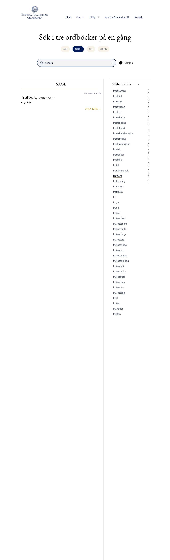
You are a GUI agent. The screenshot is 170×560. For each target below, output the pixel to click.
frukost (117, 213)
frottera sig (119, 181)
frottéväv (118, 191)
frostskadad (119, 122)
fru (114, 197)
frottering (118, 186)
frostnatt (117, 101)
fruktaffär (118, 308)
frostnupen (119, 106)
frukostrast (119, 276)
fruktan (117, 314)
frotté (116, 165)
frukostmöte (119, 271)
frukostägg (119, 292)
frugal (116, 207)
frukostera (118, 239)
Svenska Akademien (115, 17)
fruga (116, 202)
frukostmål (118, 266)
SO (90, 49)
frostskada (119, 117)
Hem (68, 17)
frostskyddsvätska (123, 133)
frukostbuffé (120, 229)
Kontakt (138, 17)
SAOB (103, 49)
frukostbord (119, 218)
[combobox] (77, 63)
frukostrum (119, 282)
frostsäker (118, 154)
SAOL (78, 49)
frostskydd (119, 128)
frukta (116, 303)
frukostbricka (120, 223)
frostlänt (117, 96)
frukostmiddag (121, 260)
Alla (65, 49)
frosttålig (118, 160)
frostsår (117, 149)
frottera (117, 175)
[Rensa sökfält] (112, 63)
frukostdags (119, 234)
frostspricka (119, 138)
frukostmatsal (120, 255)
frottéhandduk (121, 170)
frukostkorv (119, 250)
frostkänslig (119, 90)
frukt (115, 298)
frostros (117, 112)
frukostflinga (120, 244)
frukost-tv (118, 287)
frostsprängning (121, 144)
